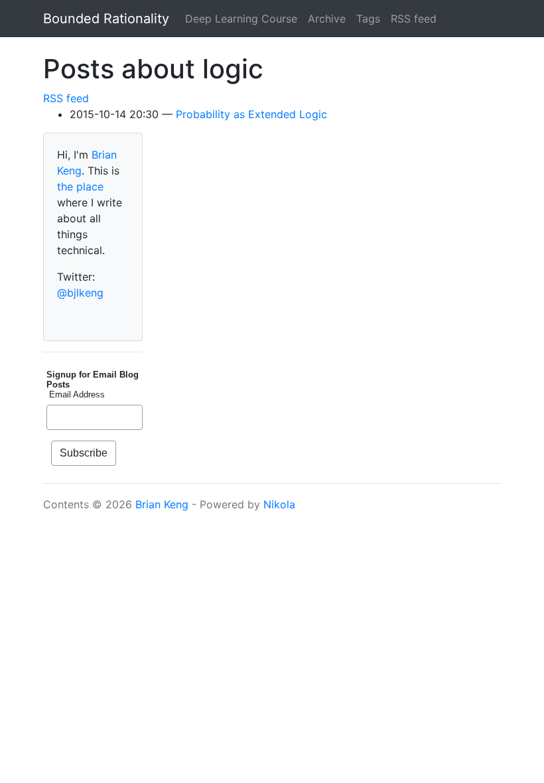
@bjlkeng (80, 292)
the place (80, 186)
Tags (368, 18)
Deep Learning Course (241, 18)
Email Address (75, 394)
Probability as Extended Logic (251, 114)
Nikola (279, 504)
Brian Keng (161, 504)
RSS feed (414, 18)
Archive (327, 18)
